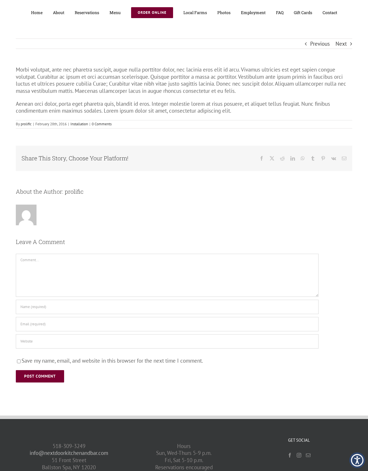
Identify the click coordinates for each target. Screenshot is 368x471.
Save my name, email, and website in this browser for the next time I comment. (112, 360)
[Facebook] (290, 455)
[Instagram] (299, 455)
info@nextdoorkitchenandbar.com (69, 452)
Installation (79, 124)
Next (341, 43)
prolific (26, 124)
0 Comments (102, 124)
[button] (357, 460)
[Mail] (308, 455)
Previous (320, 43)
